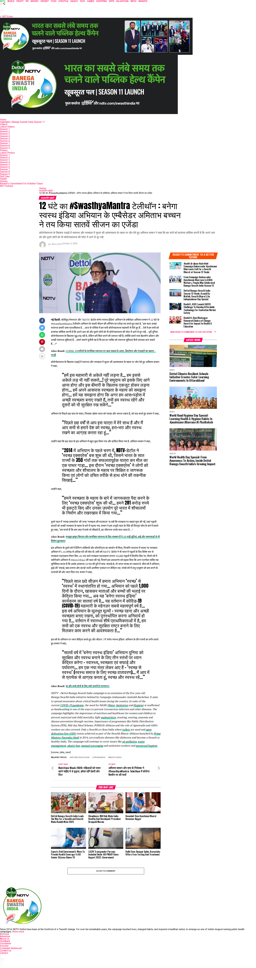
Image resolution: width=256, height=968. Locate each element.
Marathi (143, 1)
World (10, 1)
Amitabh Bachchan (79, 757)
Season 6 (5, 141)
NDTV (2, 1)
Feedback (5, 941)
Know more (18, 931)
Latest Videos (7, 126)
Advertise (5, 936)
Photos (4, 150)
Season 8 (5, 145)
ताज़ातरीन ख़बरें (46, 190)
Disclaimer (5, 943)
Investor (4, 945)
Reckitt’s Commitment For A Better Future (21, 183)
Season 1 (5, 129)
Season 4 (5, 136)
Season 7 (5, 143)
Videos (3, 124)
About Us (4, 938)
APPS (111, 1)
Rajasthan (122, 1)
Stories (4, 181)
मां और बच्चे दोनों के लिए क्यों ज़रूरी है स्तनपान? (87, 686)
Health (3, 178)
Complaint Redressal (11, 948)
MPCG (133, 1)
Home (3, 119)
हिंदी (27, 1)
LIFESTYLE (63, 1)
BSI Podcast (6, 186)
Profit (20, 1)
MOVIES (34, 1)
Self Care (5, 176)
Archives (4, 934)
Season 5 (5, 138)
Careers (4, 953)
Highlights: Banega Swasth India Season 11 (22, 122)
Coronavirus (98, 757)
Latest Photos (7, 152)
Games (90, 1)
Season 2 (5, 131)
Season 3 (5, 133)
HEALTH (74, 1)
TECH (82, 1)
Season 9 (5, 148)
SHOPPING (101, 1)
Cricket (44, 1)
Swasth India (114, 757)
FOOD (53, 1)
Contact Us (5, 950)
